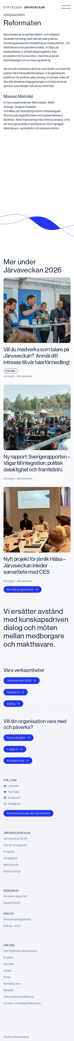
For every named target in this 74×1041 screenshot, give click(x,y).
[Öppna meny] (66, 7)
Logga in (12, 749)
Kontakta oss (15, 760)
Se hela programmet (20, 589)
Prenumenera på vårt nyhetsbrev (28, 813)
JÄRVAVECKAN (34, 7)
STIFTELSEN (12, 7)
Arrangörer (14, 15)
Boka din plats (16, 738)
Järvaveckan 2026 (19, 680)
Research (13, 692)
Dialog (11, 703)
